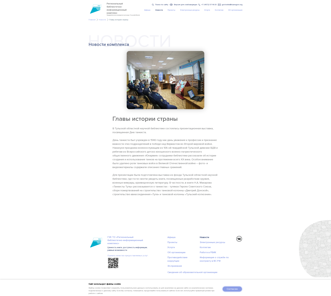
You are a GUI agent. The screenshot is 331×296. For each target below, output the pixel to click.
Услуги (207, 10)
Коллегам (219, 10)
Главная (92, 20)
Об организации (235, 10)
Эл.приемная (174, 265)
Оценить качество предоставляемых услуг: (127, 255)
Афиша (147, 10)
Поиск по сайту (161, 4)
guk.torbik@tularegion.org (232, 4)
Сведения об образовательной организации (192, 272)
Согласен (232, 289)
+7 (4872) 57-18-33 (209, 4)
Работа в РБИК (208, 252)
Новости (159, 10)
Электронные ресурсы (190, 10)
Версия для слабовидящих (185, 4)
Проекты (171, 10)
